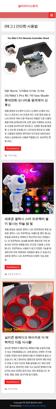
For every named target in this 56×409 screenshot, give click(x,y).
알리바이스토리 (28, 6)
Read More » (14, 149)
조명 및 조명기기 (14, 274)
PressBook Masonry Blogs (34, 406)
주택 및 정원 (13, 389)
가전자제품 (12, 156)
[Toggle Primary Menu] (52, 15)
